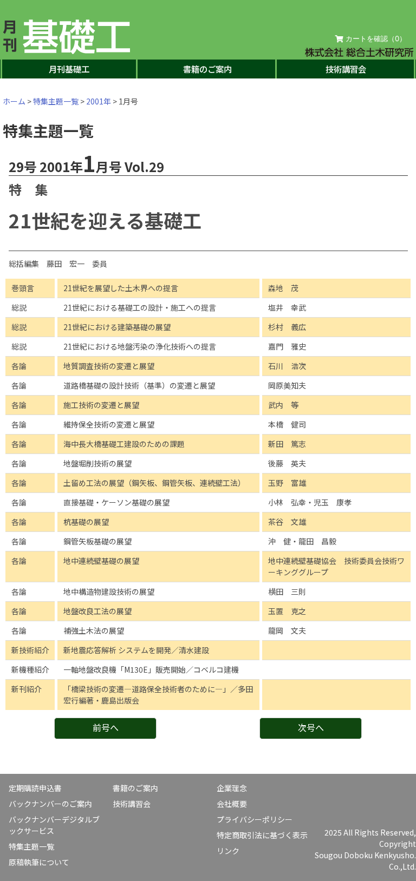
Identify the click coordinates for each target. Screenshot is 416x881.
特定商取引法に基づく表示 (262, 835)
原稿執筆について (39, 862)
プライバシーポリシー (254, 819)
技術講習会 (346, 69)
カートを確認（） (374, 38)
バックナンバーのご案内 (50, 803)
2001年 (98, 101)
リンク (228, 850)
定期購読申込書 (35, 788)
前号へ (106, 727)
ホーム (14, 101)
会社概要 (232, 803)
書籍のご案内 (207, 69)
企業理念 (232, 788)
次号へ (311, 727)
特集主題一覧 (56, 101)
